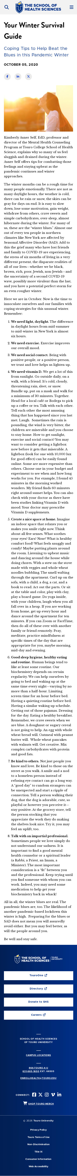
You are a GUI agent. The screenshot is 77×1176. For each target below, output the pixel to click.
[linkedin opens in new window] (59, 1095)
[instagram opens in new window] (46, 1095)
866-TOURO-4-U (38, 1068)
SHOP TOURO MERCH (41, 1104)
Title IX (39, 1152)
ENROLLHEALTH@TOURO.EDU (38, 1078)
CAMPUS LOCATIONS (38, 1055)
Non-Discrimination (38, 1144)
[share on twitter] (28, 76)
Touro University (43, 1121)
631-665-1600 (31, 1071)
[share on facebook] (7, 76)
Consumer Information (38, 1159)
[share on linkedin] (18, 76)
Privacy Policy (38, 1130)
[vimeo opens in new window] (52, 1095)
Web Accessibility (38, 1166)
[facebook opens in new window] (34, 1095)
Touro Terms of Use (39, 1137)
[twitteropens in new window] (40, 1095)
